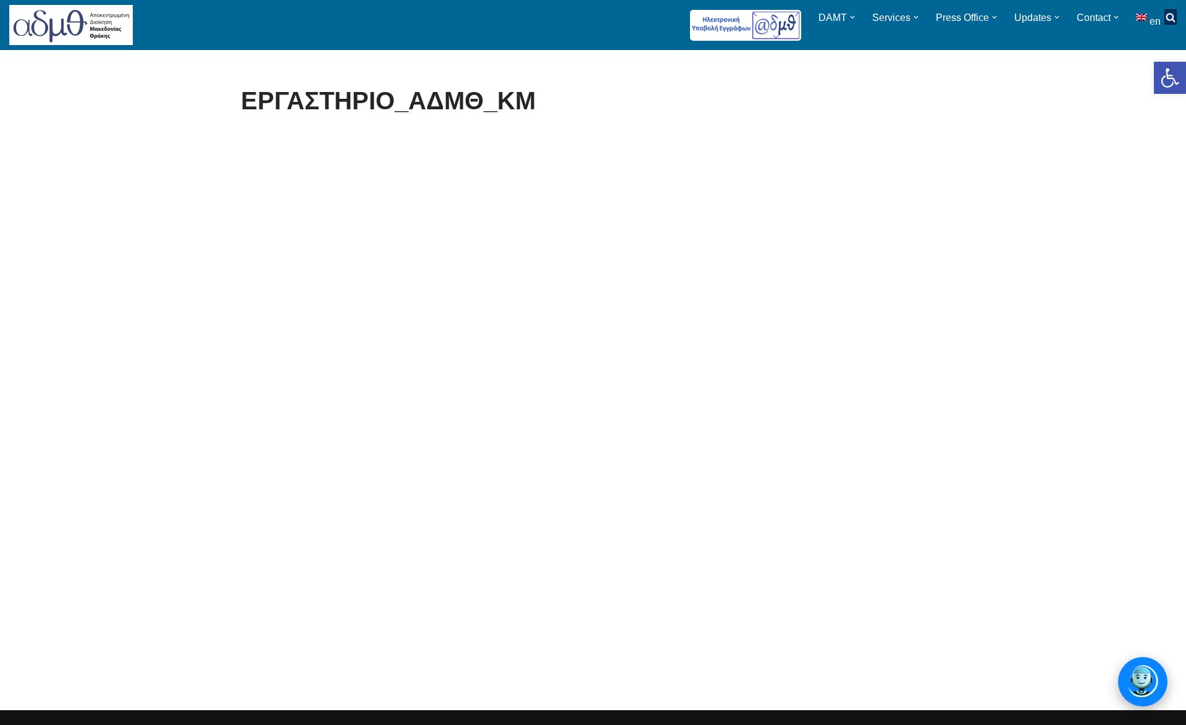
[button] (1170, 78)
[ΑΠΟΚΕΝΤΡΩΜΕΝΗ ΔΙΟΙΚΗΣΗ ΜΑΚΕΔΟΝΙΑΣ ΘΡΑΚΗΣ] (71, 25)
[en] (1143, 17)
